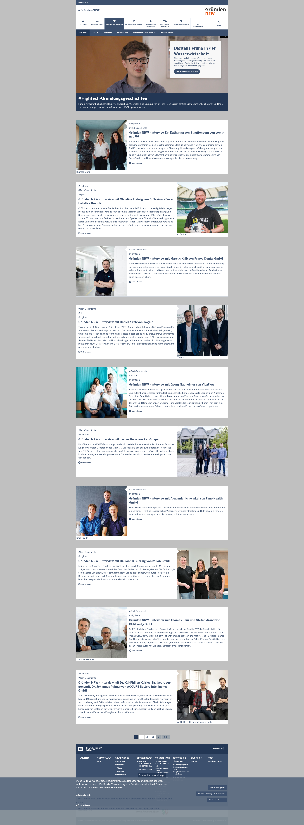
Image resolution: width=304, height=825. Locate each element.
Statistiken (84, 805)
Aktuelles (84, 758)
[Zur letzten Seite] (166, 737)
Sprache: (81, 2)
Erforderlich (84, 795)
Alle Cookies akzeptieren (217, 800)
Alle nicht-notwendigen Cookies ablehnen (212, 794)
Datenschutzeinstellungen (152, 775)
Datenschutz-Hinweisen (109, 787)
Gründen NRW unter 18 (163, 765)
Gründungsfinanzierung (181, 768)
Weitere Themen (167, 33)
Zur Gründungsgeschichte (187, 71)
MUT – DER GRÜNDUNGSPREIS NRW (145, 765)
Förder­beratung (179, 777)
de (85, 2)
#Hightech (82, 33)
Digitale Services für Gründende (181, 773)
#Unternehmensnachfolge (144, 33)
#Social (95, 33)
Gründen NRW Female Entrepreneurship (163, 771)
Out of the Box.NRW (145, 769)
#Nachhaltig (122, 33)
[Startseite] (215, 11)
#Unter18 (108, 33)
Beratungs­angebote (181, 765)
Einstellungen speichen (218, 788)
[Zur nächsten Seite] (159, 737)
